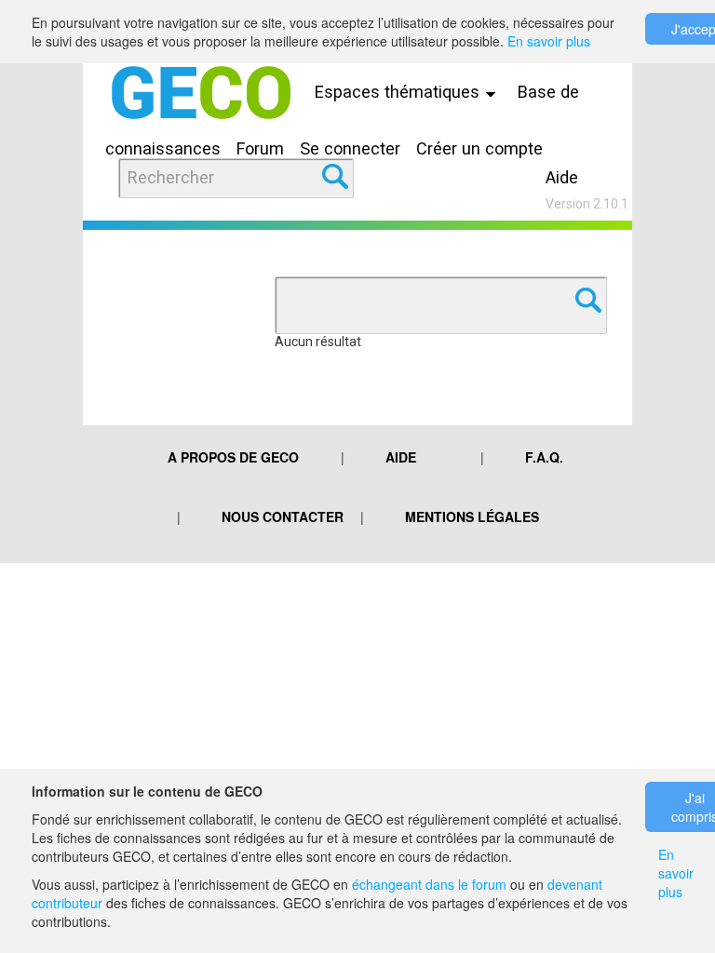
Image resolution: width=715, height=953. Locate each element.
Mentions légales (472, 516)
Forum (260, 148)
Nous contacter (283, 516)
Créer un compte (479, 148)
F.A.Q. (544, 457)
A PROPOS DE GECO (233, 457)
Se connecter (350, 148)
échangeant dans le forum (429, 884)
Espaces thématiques (399, 91)
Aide (562, 177)
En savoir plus (548, 41)
